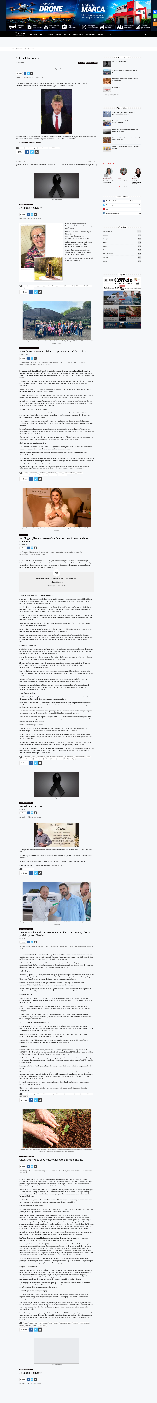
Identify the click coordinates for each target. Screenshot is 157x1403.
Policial (58, 34)
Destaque (105, 235)
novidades (39, 475)
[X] (155, 20)
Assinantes (90, 34)
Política (67, 34)
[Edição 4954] (122, 303)
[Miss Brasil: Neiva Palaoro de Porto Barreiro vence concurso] (107, 140)
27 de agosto (27, 756)
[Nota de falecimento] (107, 64)
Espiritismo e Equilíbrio (123, 180)
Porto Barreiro (34, 348)
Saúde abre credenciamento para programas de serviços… (123, 113)
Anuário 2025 (78, 34)
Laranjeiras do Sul (43, 148)
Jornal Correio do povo (31, 148)
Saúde (30, 929)
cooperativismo (43, 1323)
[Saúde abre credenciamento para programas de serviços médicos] (107, 114)
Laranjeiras (33, 34)
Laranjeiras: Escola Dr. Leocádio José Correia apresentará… (124, 121)
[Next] (138, 176)
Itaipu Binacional (52, 472)
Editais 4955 (116, 87)
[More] (155, 24)
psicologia (72, 759)
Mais (100, 34)
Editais (105, 246)
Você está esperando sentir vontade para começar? (137, 182)
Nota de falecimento (91, 62)
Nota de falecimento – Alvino (30, 142)
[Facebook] (155, 12)
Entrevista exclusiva (79, 756)
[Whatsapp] (155, 16)
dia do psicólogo (69, 756)
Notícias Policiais (108, 253)
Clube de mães (42, 472)
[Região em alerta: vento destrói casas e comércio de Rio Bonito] (107, 131)
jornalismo (60, 285)
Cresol (22, 1156)
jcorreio (22, 148)
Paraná (50, 34)
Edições (105, 257)
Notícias (89, 285)
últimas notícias (29, 288)
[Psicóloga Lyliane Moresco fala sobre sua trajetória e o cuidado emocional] (107, 81)
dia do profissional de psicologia (55, 756)
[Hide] (156, 27)
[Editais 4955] (107, 89)
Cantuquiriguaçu (33, 285)
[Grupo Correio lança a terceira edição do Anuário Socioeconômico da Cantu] (107, 149)
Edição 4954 (122, 323)
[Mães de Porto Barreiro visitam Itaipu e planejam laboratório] (107, 72)
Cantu (42, 34)
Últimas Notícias (107, 231)
